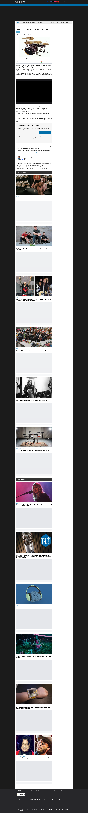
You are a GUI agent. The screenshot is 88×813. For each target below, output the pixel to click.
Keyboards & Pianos (47, 5)
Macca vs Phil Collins (42, 22)
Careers (59, 802)
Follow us (43, 61)
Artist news (21, 5)
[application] (34, 91)
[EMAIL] (25, 159)
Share (19, 61)
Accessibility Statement (48, 802)
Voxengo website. (37, 152)
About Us (18, 799)
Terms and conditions (48, 799)
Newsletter (50, 61)
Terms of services (32, 136)
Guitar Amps (57, 5)
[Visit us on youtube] (57, 2)
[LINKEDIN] (23, 159)
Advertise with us (33, 802)
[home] (16, 5)
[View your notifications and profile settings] (67, 2)
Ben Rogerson (24, 31)
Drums (39, 5)
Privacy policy (60, 799)
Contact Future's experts (35, 799)
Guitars (27, 5)
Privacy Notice (20, 137)
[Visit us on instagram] (55, 2)
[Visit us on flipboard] (59, 2)
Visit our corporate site (59, 790)
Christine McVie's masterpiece (28, 22)
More (63, 5)
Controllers (33, 5)
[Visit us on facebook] (51, 2)
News (18, 32)
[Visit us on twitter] (53, 2)
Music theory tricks (54, 22)
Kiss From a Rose (64, 22)
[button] (71, 1)
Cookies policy (19, 802)
